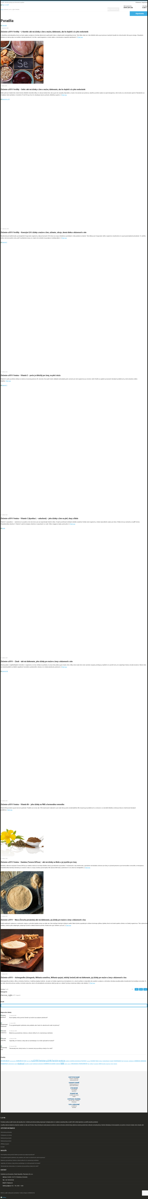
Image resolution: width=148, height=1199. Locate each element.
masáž (111, 1061)
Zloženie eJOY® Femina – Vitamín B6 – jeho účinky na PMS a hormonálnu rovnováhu (32, 804)
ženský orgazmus (106, 1063)
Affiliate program (5, 1144)
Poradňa (83, 13)
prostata (53, 1063)
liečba (100, 1061)
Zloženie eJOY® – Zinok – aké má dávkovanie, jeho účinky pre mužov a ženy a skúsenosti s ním (37, 661)
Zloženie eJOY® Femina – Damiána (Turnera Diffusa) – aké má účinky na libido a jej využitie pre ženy (39, 862)
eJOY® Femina (38, 1060)
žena (100, 1063)
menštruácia (117, 1061)
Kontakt (106, 13)
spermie (69, 1063)
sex (62, 1063)
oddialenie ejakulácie (140, 1061)
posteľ (30, 1063)
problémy (47, 1063)
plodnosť (20, 1064)
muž (122, 1061)
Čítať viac (80, 37)
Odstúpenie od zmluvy (6, 1135)
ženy (112, 1063)
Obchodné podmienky (6, 1132)
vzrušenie (96, 1063)
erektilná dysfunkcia (75, 1061)
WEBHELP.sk (32, 1193)
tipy (89, 1063)
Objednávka (138, 13)
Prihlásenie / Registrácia (141, 2)
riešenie (58, 1063)
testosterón (83, 1064)
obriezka (126, 1061)
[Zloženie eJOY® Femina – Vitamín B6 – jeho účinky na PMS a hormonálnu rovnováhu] (74, 735)
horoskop (88, 1061)
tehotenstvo (75, 1063)
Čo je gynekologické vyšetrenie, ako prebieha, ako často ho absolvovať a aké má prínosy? (34, 1025)
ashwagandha (13, 1061)
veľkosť (91, 1063)
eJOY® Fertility (52, 1061)
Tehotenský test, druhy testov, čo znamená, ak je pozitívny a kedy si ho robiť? (31, 1048)
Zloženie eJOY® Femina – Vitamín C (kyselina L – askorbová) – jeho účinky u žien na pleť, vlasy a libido (39, 518)
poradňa (27, 1063)
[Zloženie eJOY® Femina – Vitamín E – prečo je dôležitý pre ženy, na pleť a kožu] (74, 306)
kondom (93, 1061)
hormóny (83, 1061)
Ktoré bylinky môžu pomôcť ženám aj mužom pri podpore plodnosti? (28, 1017)
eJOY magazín (16, 995)
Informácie (51, 13)
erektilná (68, 1061)
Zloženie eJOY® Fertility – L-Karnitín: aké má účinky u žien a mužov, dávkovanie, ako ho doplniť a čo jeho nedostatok (44, 32)
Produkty (18, 13)
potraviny (40, 1063)
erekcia (62, 1061)
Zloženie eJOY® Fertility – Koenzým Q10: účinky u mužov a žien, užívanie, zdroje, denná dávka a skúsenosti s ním (43, 232)
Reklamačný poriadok (6, 1138)
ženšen (115, 1063)
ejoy (24, 1061)
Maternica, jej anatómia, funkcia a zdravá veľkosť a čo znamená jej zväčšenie (31, 1033)
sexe (66, 1063)
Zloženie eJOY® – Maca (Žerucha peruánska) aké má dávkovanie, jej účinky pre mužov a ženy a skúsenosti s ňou (43, 920)
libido (97, 1061)
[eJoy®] (5, 5)
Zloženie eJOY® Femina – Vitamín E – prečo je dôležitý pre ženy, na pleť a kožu (30, 375)
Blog (94, 13)
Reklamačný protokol (6, 1141)
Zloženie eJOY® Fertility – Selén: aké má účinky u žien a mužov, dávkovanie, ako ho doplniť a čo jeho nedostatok (43, 89)
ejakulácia (19, 1061)
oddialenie (131, 1061)
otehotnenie (11, 1063)
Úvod (6, 13)
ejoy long (29, 1061)
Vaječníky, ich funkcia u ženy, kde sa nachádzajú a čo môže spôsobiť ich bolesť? (31, 1040)
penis (15, 1063)
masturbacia (105, 1061)
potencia (35, 1063)
